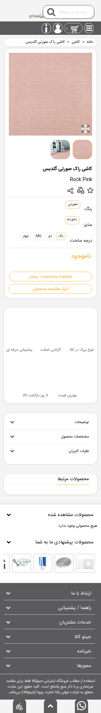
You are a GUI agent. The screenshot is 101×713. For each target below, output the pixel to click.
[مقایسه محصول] (80, 190)
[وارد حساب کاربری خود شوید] (57, 28)
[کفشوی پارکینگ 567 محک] (85, 563)
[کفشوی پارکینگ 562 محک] (64, 563)
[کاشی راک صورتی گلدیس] (85, 129)
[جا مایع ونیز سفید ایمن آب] (42, 563)
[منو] (89, 26)
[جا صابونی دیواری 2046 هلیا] (21, 563)
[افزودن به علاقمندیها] (90, 190)
